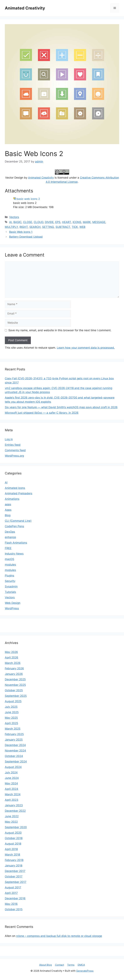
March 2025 (12, 728)
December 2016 (15, 898)
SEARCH (35, 227)
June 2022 (12, 816)
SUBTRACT (63, 227)
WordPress (12, 608)
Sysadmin (11, 586)
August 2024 (13, 767)
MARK (87, 222)
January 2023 (14, 805)
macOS (9, 559)
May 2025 (11, 717)
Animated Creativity (25, 8)
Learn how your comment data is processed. (86, 347)
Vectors (14, 217)
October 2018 (13, 838)
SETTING (48, 227)
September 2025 (16, 695)
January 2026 (14, 674)
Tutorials (10, 592)
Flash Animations (16, 542)
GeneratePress (84, 970)
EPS (57, 222)
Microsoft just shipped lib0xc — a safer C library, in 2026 (41, 412)
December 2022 (15, 810)
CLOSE (27, 222)
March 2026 (13, 663)
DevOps (10, 531)
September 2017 (15, 882)
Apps (8, 509)
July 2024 (11, 772)
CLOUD (38, 222)
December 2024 (15, 745)
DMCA (81, 964)
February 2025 (14, 734)
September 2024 (16, 761)
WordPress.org (14, 455)
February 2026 (14, 668)
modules (10, 564)
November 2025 (15, 684)
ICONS (77, 222)
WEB (82, 227)
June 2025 (12, 712)
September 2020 (16, 827)
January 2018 (13, 865)
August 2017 (13, 887)
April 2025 (11, 723)
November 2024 (15, 750)
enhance (10, 537)
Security (10, 581)
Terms (70, 964)
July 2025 (11, 706)
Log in (9, 439)
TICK (75, 227)
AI (10, 222)
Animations (12, 498)
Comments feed (15, 450)
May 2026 (11, 652)
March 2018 (12, 854)
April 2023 (11, 799)
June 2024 (12, 778)
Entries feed (13, 444)
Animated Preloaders (18, 493)
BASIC (17, 222)
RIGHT (24, 227)
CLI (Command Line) (18, 520)
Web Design (12, 603)
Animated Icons (15, 488)
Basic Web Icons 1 (20, 231)
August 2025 (13, 701)
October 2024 (14, 756)
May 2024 (11, 783)
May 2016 (11, 903)
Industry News (14, 553)
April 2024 (11, 788)
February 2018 (14, 860)
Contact (59, 964)
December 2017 (15, 871)
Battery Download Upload (26, 236)
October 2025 (14, 690)
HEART (66, 222)
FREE (8, 548)
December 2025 (15, 679)
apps (8, 504)
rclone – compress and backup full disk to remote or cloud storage (59, 936)
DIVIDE (49, 222)
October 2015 (13, 909)
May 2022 (11, 821)
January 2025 (14, 739)
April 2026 (11, 657)
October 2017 (13, 876)
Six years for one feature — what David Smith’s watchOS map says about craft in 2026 (61, 407)
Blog (7, 515)
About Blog (45, 964)
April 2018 (11, 849)
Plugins (9, 575)
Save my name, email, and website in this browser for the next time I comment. (59, 330)
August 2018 (13, 843)
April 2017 (11, 893)
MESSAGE (98, 222)
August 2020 (13, 832)
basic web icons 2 (28, 198)
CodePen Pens (14, 526)
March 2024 (13, 794)
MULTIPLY (11, 227)
